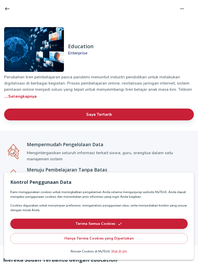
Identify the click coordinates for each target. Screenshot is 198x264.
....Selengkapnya (20, 96)
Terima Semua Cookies (95, 223)
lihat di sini (119, 251)
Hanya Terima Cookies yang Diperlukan (99, 238)
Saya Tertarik (99, 114)
